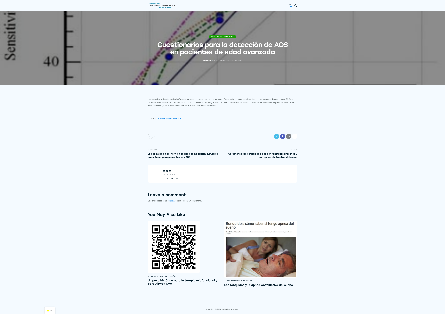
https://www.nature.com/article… (169, 118)
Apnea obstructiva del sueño (222, 36)
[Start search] (295, 6)
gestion (167, 170)
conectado (172, 201)
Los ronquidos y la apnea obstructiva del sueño (258, 285)
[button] (294, 136)
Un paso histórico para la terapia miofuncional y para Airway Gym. (182, 282)
